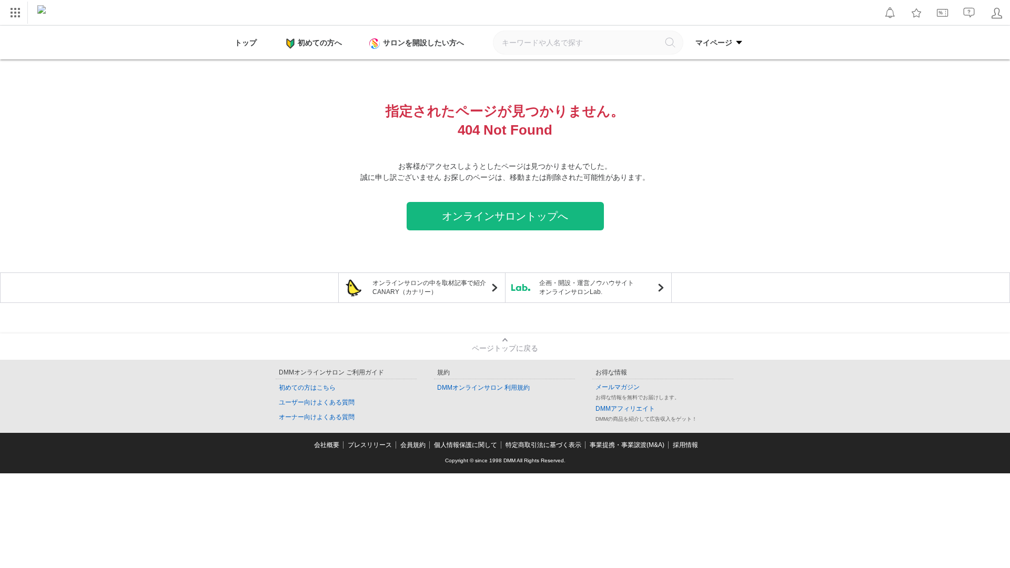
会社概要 (326, 445)
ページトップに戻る (505, 348)
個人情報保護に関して (465, 445)
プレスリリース (370, 445)
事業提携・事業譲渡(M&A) (627, 445)
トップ (246, 42)
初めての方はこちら (307, 387)
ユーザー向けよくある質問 (317, 402)
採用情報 (685, 445)
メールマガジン (617, 387)
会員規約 (413, 445)
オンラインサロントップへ (505, 216)
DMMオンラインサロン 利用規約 (483, 387)
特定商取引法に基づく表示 (543, 445)
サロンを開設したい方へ (423, 42)
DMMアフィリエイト (625, 408)
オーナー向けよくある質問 (317, 417)
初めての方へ (320, 42)
